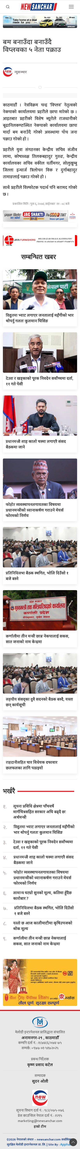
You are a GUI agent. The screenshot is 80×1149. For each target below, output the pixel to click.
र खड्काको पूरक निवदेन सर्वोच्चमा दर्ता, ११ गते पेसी (43, 844)
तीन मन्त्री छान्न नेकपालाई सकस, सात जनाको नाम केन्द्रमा (39, 940)
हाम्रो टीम (40, 1126)
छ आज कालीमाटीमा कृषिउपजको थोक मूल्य (42, 925)
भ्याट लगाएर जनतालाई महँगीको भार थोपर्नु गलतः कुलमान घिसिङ (44, 829)
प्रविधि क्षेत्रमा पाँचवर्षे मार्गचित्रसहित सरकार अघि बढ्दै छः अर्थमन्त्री (39, 811)
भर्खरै (9, 791)
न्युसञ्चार (21, 71)
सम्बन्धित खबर (38, 257)
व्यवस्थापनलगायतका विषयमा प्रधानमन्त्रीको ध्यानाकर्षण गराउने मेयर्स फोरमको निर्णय (34, 510)
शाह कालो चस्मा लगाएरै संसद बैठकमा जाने (44, 859)
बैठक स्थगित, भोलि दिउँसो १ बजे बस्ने (44, 910)
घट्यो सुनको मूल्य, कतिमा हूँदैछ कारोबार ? (42, 895)
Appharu (66, 1144)
